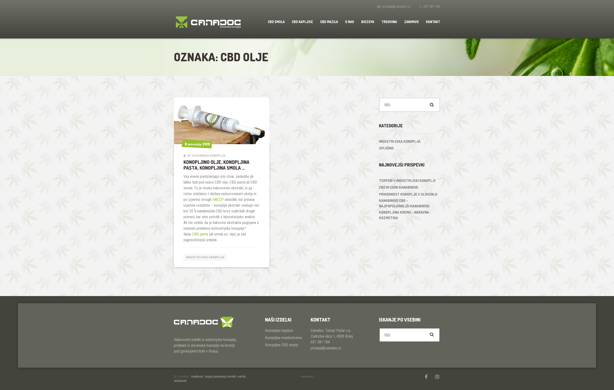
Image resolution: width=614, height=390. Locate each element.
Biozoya (367, 22)
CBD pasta (200, 234)
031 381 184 (432, 7)
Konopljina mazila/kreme (283, 337)
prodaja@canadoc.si (396, 7)
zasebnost (197, 376)
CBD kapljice (302, 22)
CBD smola (276, 22)
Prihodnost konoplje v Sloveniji (408, 194)
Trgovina (389, 22)
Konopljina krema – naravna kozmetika (404, 215)
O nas (349, 22)
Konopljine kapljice (279, 330)
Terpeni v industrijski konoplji (407, 180)
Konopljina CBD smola (281, 345)
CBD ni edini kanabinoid (398, 187)
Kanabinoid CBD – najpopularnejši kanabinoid (404, 203)
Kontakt (433, 22)
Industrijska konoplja (205, 257)
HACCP (218, 199)
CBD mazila (329, 22)
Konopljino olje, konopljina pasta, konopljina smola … (216, 165)
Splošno (386, 148)
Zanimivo (411, 22)
